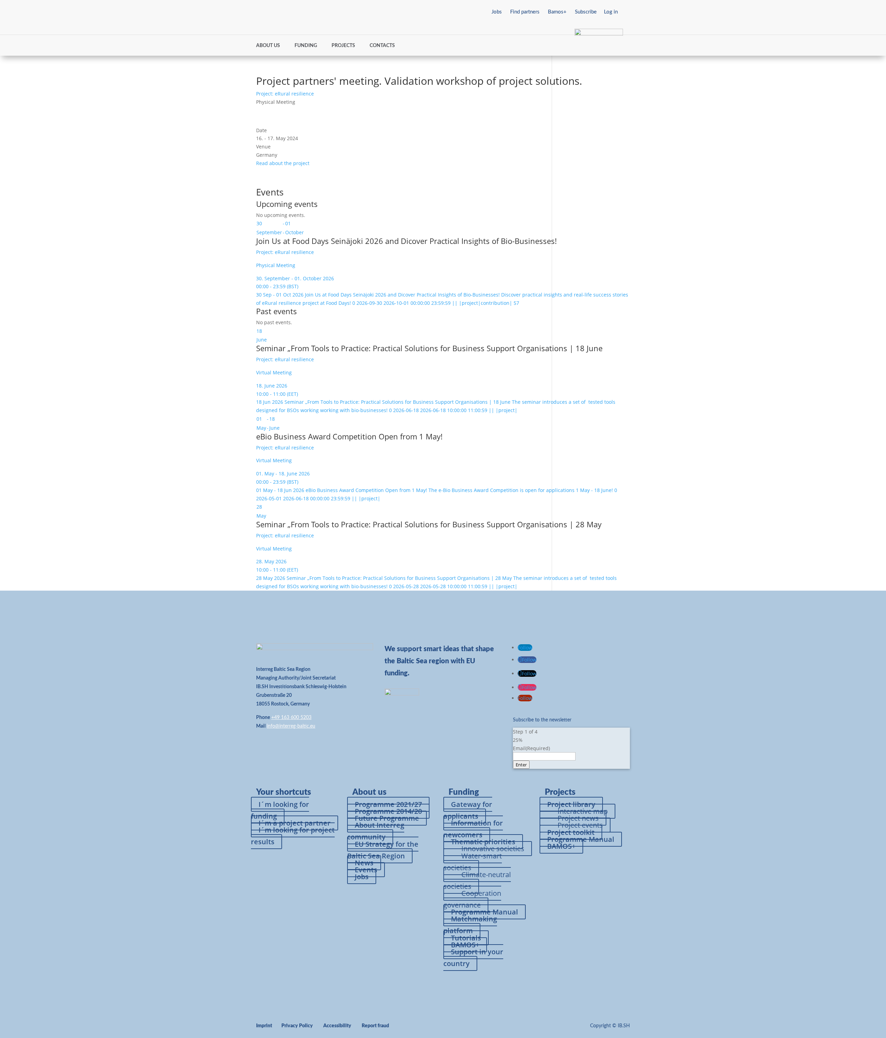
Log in (611, 12)
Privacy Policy (297, 1025)
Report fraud (375, 1025)
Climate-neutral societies (477, 880)
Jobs (496, 12)
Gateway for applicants (467, 810)
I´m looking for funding (280, 810)
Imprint (264, 1025)
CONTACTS (382, 45)
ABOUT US (268, 45)
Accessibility (337, 1025)
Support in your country (473, 957)
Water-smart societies (472, 861)
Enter (521, 765)
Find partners (525, 12)
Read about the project (282, 163)
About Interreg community (375, 830)
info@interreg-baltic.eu (291, 726)
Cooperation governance (472, 899)
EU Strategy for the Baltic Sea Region (382, 850)
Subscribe (586, 12)
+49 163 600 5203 (291, 717)
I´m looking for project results (293, 835)
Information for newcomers (473, 828)
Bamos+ (557, 12)
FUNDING (306, 45)
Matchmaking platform (470, 924)
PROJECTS (343, 45)
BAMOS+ (561, 846)
